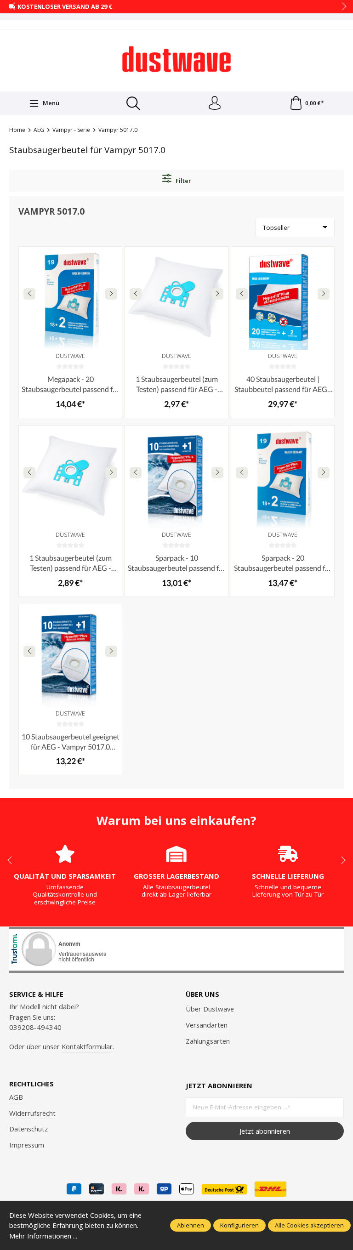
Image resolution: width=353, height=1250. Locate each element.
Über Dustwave (210, 1008)
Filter (182, 180)
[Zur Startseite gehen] (176, 59)
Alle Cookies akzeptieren (309, 1225)
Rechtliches (31, 1083)
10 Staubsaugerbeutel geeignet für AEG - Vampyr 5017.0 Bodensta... (71, 742)
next (341, 7)
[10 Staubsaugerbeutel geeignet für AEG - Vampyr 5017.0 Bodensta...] (70, 655)
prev (13, 7)
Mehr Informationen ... (43, 1235)
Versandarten (207, 1024)
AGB (16, 1097)
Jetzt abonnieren (264, 1131)
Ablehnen (190, 1225)
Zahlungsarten (208, 1040)
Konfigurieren (239, 1225)
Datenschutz (28, 1128)
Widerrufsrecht (32, 1113)
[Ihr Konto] (215, 103)
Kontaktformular (87, 1046)
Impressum (26, 1144)
